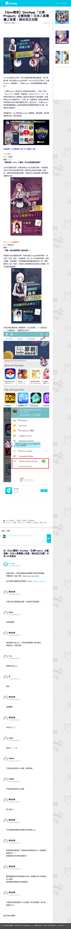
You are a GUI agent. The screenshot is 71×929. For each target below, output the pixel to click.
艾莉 (45, 522)
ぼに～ (10, 160)
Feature (8, 522)
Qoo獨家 (17, 520)
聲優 (41, 522)
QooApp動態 (10, 520)
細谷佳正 (36, 522)
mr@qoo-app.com (39, 581)
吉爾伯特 (29, 522)
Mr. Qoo (12, 563)
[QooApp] (26, 490)
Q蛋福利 (24, 520)
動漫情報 (31, 520)
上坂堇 (14, 522)
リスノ (10, 248)
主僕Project (21, 522)
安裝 (44, 490)
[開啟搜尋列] (57, 3)
